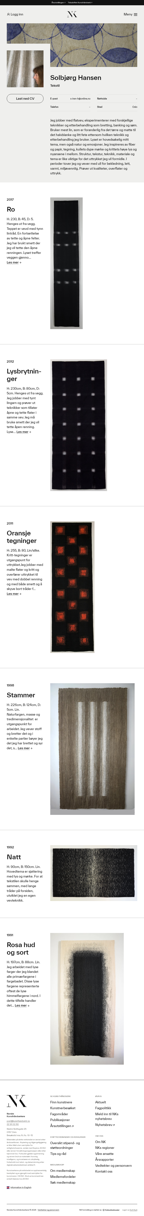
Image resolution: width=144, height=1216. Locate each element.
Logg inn (17, 14)
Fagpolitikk (103, 1108)
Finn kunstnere (61, 1102)
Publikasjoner (60, 1120)
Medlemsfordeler (63, 1176)
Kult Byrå (133, 1210)
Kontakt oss (103, 1171)
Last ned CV (25, 98)
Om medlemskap (62, 1170)
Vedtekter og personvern (113, 1165)
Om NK (100, 1142)
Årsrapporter (104, 1159)
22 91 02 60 (13, 1124)
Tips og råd (58, 1153)
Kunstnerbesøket (62, 1108)
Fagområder (59, 1114)
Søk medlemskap (62, 1182)
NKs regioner (104, 1147)
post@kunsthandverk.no (18, 1121)
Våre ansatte (104, 1153)
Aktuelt (100, 1102)
